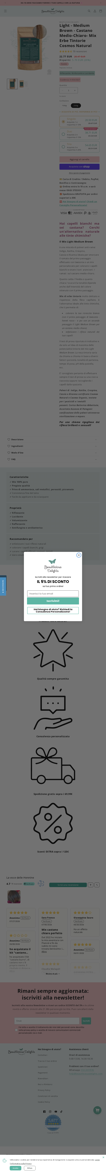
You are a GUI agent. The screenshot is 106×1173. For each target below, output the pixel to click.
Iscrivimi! (53, 601)
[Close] (103, 1157)
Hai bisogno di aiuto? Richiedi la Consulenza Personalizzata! (53, 610)
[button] (3, 586)
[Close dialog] (79, 555)
